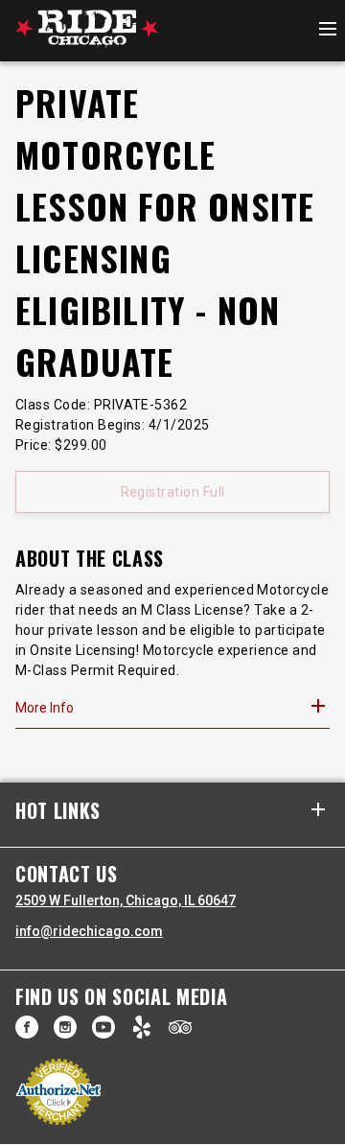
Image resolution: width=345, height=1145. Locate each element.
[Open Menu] (327, 30)
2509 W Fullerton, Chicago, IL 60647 (125, 900)
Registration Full (173, 492)
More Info (44, 707)
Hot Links (58, 811)
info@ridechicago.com (89, 931)
